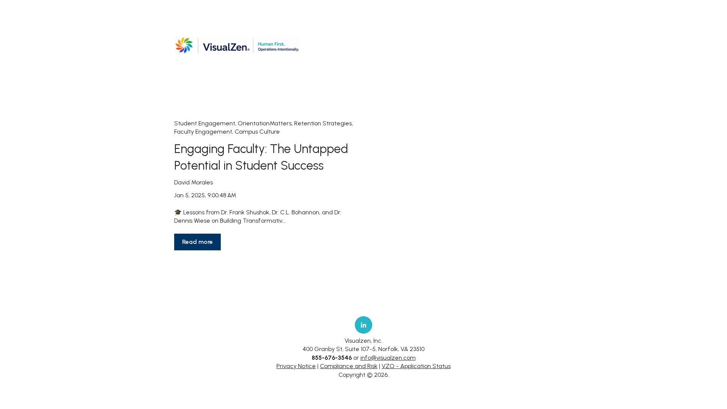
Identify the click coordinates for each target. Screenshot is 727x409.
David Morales (193, 182)
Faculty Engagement (203, 131)
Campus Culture (257, 131)
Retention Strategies (323, 123)
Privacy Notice (296, 366)
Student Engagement (204, 123)
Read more (197, 241)
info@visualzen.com (388, 357)
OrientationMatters (265, 123)
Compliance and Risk (349, 366)
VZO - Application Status (416, 366)
